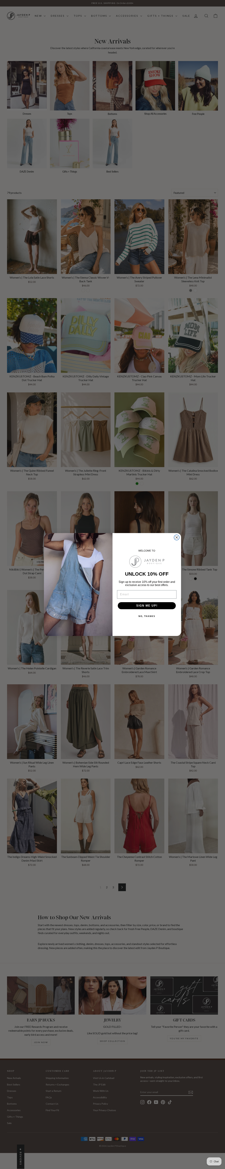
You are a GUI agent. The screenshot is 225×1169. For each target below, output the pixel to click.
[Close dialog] (176, 537)
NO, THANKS (147, 616)
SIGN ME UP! (147, 605)
